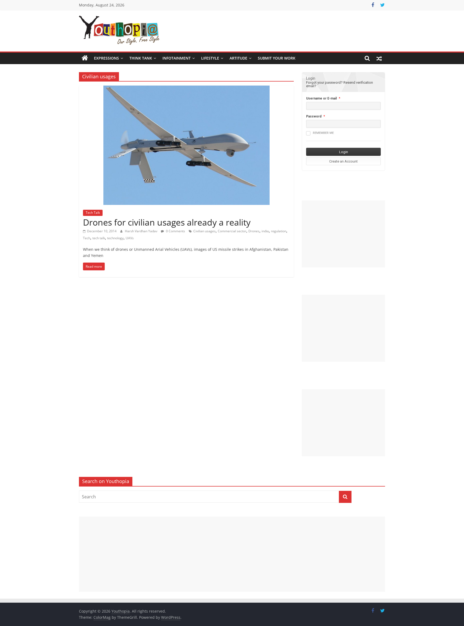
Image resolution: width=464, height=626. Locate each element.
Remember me (323, 133)
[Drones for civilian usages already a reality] (186, 89)
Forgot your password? (324, 82)
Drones (253, 231)
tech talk (98, 238)
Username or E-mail (321, 98)
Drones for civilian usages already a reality (167, 222)
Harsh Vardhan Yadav (141, 231)
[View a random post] (379, 58)
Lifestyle (210, 58)
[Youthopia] (85, 58)
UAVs (130, 238)
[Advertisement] (343, 233)
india (265, 231)
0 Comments (175, 231)
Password (313, 116)
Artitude (238, 58)
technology (115, 238)
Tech (86, 238)
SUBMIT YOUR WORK (276, 58)
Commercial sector (232, 231)
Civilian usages (204, 231)
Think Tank (140, 58)
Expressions (106, 58)
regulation (278, 231)
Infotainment (176, 58)
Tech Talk (93, 212)
